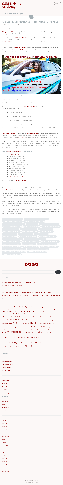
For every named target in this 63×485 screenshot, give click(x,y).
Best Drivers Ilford (32, 224)
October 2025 (5, 404)
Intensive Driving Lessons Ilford (46, 244)
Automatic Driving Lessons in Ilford (34, 221)
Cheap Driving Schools (7, 370)
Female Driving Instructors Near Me (34, 239)
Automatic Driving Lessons (23, 306)
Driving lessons (6, 99)
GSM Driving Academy (11, 5)
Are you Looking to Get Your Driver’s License (30, 21)
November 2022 (5, 471)
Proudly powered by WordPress (31, 480)
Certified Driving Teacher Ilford (12, 226)
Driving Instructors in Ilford (16, 176)
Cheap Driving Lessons (35, 311)
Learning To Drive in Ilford (31, 246)
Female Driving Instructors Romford (10, 340)
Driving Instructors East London (39, 316)
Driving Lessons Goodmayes (7, 327)
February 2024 (5, 445)
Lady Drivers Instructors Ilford (12, 246)
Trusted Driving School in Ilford (37, 251)
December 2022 (5, 468)
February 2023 (5, 461)
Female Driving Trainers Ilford (12, 244)
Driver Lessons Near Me (12, 316)
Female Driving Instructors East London (42, 334)
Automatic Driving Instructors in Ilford (36, 218)
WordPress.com (35, 482)
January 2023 (5, 464)
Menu (58, 3)
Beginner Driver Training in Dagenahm (49, 309)
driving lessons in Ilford (29, 106)
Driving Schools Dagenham (29, 329)
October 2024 (5, 439)
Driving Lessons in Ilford (14, 151)
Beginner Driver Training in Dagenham (14, 224)
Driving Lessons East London (30, 231)
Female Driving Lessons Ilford (11, 241)
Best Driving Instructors (7, 358)
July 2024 (4, 442)
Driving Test (4, 383)
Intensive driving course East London (40, 340)
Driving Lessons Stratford (19, 329)
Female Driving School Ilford (30, 241)
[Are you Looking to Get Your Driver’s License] (31, 17)
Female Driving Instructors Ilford (13, 239)
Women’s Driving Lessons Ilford (12, 254)
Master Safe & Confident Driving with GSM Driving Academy (15, 285)
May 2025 (4, 420)
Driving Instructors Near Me (28, 229)
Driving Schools (5, 380)
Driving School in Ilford (25, 234)
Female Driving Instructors (10, 335)
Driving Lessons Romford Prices (8, 329)
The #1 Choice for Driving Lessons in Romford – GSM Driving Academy (17, 289)
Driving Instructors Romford (35, 320)
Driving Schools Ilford (41, 234)
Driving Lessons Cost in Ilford (11, 231)
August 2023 (5, 452)
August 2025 (5, 410)
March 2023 (4, 458)
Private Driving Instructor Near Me (17, 346)
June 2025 (4, 417)
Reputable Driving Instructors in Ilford (14, 251)
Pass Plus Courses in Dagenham (49, 246)
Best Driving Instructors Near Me (49, 224)
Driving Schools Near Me (10, 236)
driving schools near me (8, 41)
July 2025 (4, 414)
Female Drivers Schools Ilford (47, 236)
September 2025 (5, 407)
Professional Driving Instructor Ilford (14, 249)
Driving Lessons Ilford (14, 154)
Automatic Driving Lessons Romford (35, 309)
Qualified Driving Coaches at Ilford (38, 249)
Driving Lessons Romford (51, 327)
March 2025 (4, 423)
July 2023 (4, 455)
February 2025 (5, 426)
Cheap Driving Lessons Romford (34, 313)
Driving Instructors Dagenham (51, 226)
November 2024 (5, 436)
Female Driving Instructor (44, 332)
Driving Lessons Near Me (9, 234)
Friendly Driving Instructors (8, 393)
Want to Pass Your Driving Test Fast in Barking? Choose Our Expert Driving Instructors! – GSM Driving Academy (26, 292)
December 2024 (5, 433)
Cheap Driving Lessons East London (46, 311)
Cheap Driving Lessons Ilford (31, 226)
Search (3, 269)
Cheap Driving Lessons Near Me (20, 313)
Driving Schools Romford (30, 332)
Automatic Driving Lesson (6, 307)
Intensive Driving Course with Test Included (21, 342)
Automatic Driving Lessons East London (43, 307)
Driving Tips (4, 386)
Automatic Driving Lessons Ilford (12, 221)
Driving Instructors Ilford (10, 229)
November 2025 (5, 401)
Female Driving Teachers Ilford (50, 241)
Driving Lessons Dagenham (7, 323)
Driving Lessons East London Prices (46, 323)
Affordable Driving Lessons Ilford (13, 218)
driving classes (22, 137)
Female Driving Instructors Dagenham (26, 334)
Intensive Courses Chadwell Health (26, 340)
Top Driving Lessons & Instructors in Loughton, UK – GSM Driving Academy (18, 282)
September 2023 (5, 449)
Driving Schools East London (40, 329)
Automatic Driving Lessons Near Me (21, 309)
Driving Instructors (6, 374)
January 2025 (5, 429)
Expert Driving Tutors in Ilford (28, 236)
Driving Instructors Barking (27, 316)
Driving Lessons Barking (46, 229)
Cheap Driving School (6, 367)
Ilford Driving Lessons (28, 244)
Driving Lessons (5, 377)
